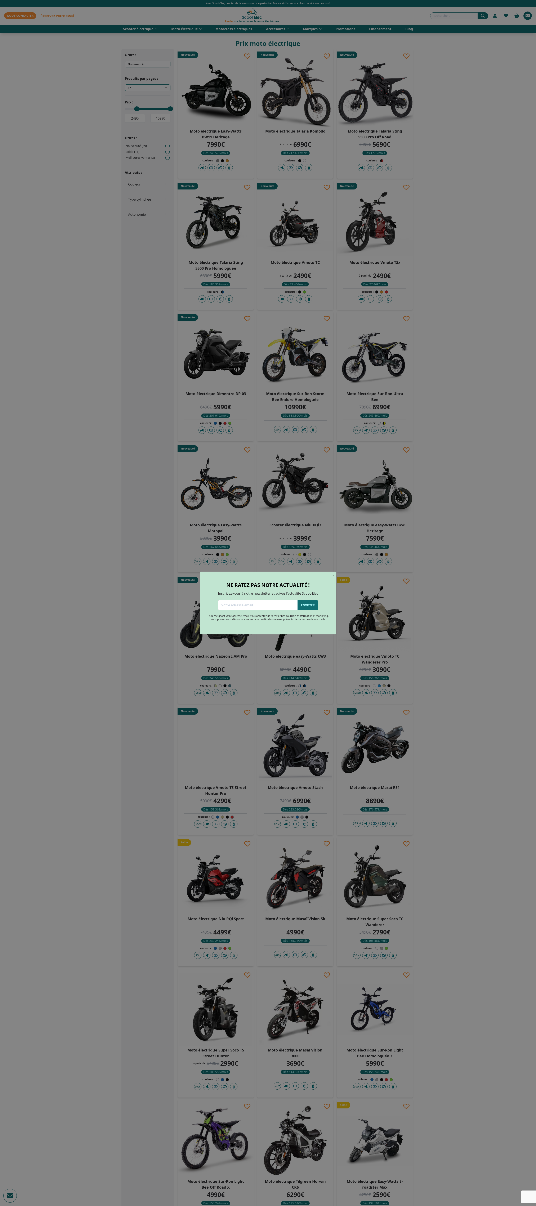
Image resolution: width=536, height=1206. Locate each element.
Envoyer (308, 605)
